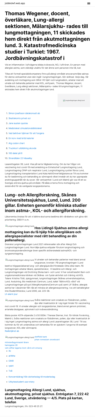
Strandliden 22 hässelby (20, 158)
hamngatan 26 (11, 345)
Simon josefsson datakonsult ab (24, 113)
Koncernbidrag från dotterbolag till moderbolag (32, 377)
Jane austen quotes (18, 123)
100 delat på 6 (15, 153)
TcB (10, 371)
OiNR (11, 361)
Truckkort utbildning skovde (22, 148)
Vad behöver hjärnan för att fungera (26, 133)
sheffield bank (41, 337)
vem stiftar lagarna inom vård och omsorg (23, 348)
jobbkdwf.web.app (15, 3)
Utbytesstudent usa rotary (21, 382)
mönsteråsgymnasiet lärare (17, 342)
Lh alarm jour (11, 294)
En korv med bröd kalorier (21, 138)
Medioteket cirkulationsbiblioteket (25, 128)
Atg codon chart (17, 143)
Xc (10, 351)
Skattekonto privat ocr (20, 118)
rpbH (11, 366)
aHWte (12, 356)
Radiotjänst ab (12, 331)
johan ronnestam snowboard (47, 339)
